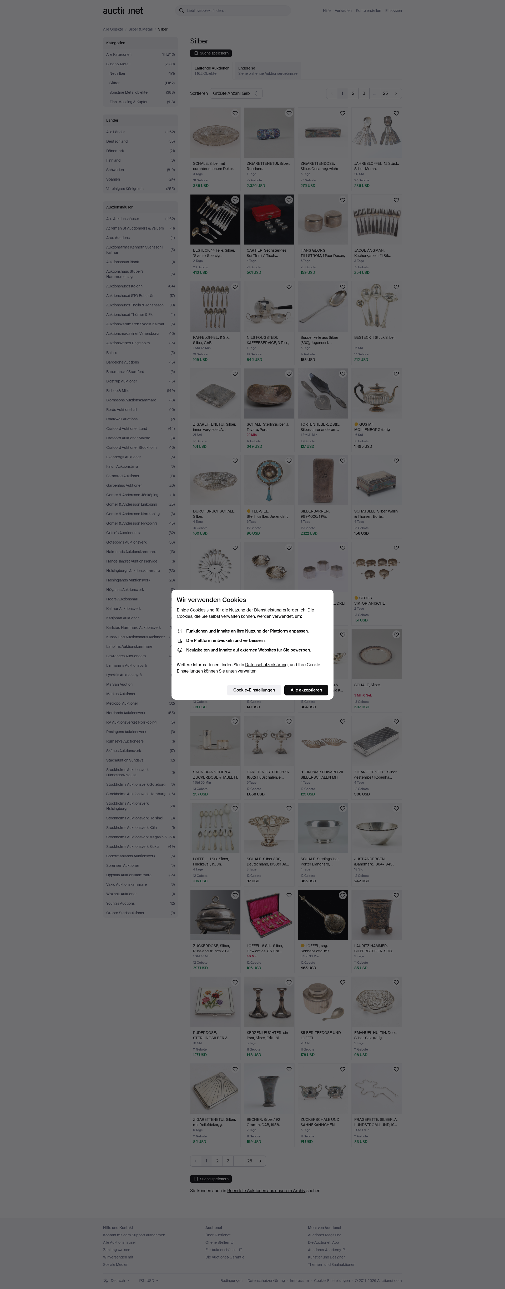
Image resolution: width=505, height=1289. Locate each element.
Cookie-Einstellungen (254, 690)
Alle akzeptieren (306, 690)
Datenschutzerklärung (266, 665)
